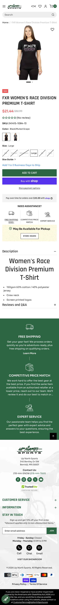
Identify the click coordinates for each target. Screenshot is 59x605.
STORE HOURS (29, 236)
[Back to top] (53, 436)
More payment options (29, 188)
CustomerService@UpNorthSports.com (30, 602)
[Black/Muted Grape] (6, 137)
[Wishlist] (52, 29)
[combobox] (29, 15)
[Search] (53, 14)
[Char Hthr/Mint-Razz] (15, 137)
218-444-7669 (38, 473)
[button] (9, 117)
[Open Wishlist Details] (40, 6)
